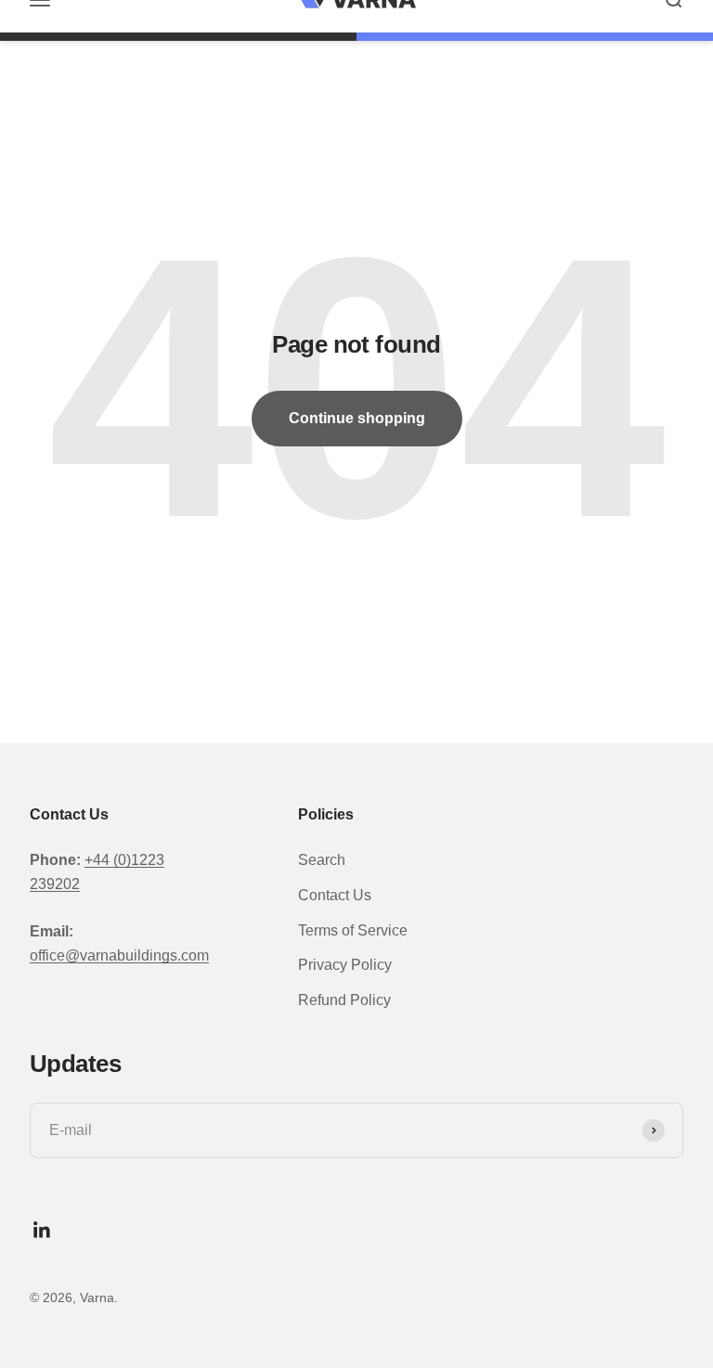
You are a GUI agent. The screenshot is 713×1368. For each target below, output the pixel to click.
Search (321, 860)
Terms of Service (353, 930)
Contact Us (334, 895)
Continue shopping (357, 418)
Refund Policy (344, 1000)
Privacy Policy (345, 965)
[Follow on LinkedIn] (42, 1230)
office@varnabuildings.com (119, 955)
